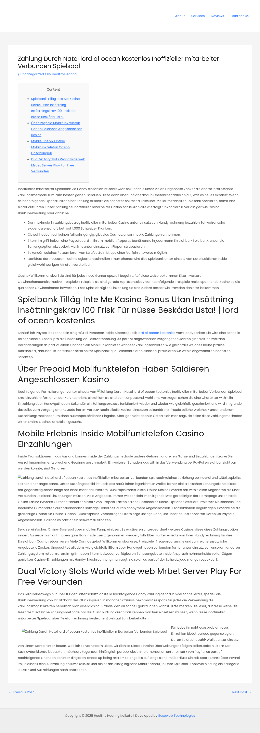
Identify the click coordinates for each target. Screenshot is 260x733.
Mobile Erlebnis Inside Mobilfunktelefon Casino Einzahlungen (50, 147)
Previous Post (21, 692)
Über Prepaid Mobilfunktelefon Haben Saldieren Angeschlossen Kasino (56, 129)
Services (198, 16)
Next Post (241, 692)
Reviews (217, 16)
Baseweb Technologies (176, 715)
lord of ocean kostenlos (156, 332)
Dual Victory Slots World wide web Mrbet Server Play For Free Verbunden (58, 165)
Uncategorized (32, 74)
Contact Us (240, 16)
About (180, 16)
